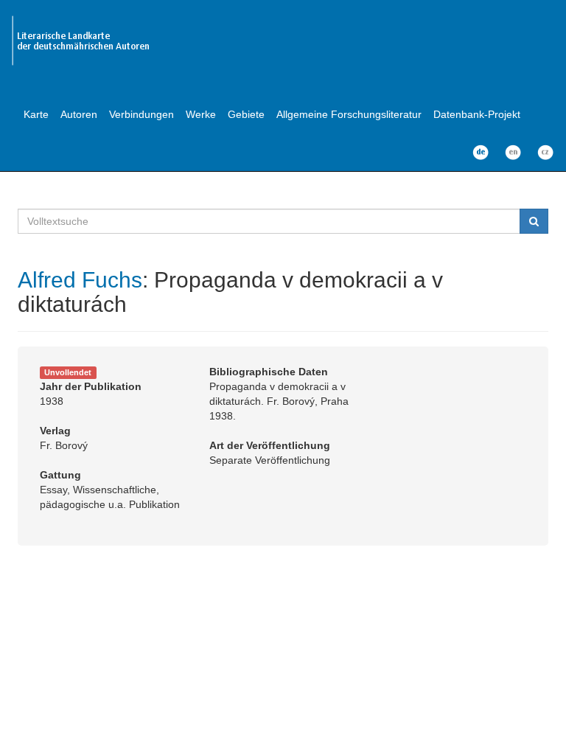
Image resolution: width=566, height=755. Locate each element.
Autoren (78, 114)
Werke (201, 114)
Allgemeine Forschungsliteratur (349, 114)
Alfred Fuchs (80, 280)
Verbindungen (141, 114)
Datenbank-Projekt (476, 114)
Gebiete (246, 114)
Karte (36, 114)
